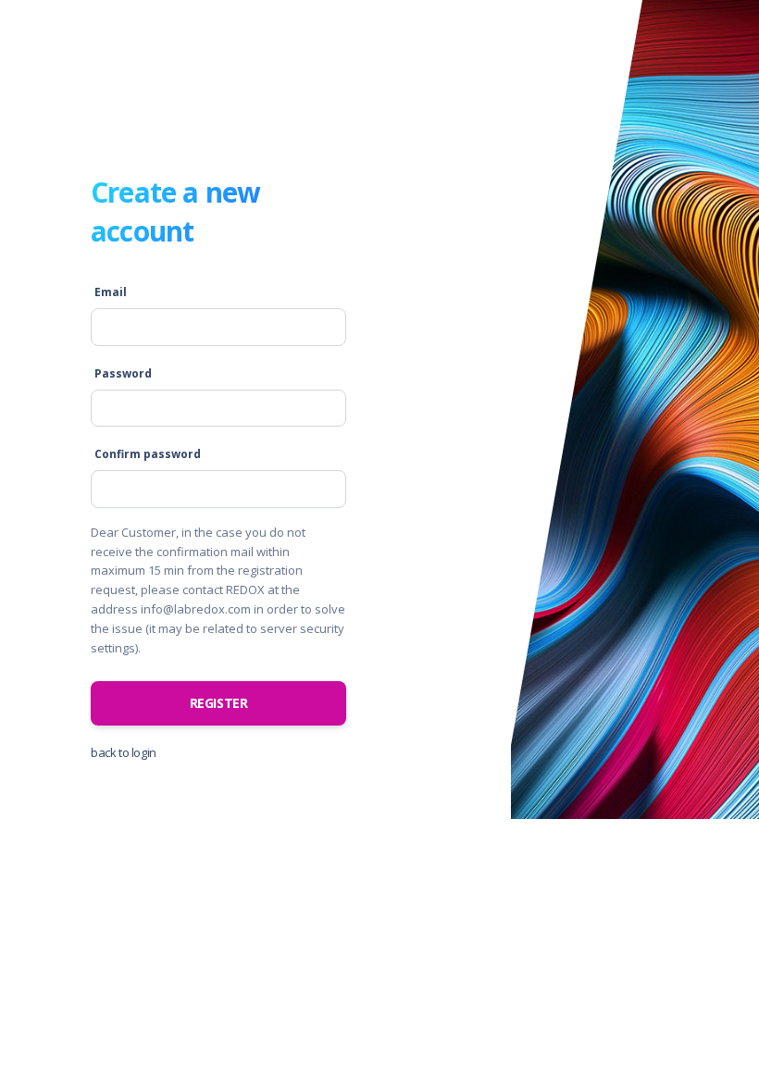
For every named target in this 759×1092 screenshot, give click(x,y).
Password (123, 373)
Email (110, 292)
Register (219, 703)
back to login (123, 752)
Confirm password (147, 454)
